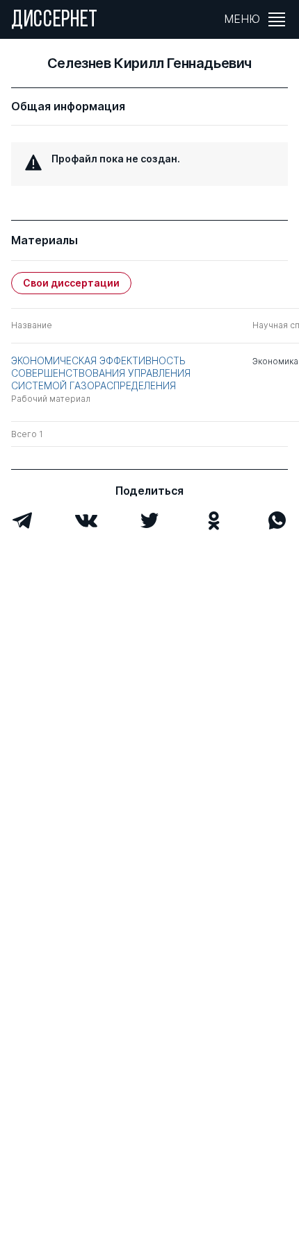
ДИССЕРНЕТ (54, 21)
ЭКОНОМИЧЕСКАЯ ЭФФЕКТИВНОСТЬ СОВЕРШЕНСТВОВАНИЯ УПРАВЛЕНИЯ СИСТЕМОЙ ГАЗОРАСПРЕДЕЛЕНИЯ (101, 373)
